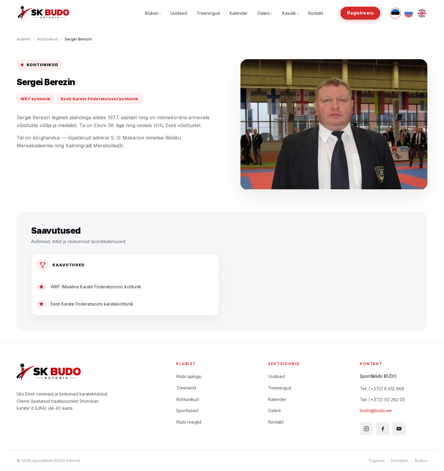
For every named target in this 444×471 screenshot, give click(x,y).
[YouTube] (399, 428)
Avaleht (24, 39)
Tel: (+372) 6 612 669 (382, 389)
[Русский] (408, 13)
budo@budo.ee (376, 410)
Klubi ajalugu (188, 376)
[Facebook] (382, 428)
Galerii (264, 13)
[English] (422, 13)
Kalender (239, 13)
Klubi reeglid (188, 422)
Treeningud (208, 13)
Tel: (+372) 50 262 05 (382, 399)
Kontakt (315, 13)
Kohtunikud (47, 39)
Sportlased (187, 410)
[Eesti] (395, 13)
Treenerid (186, 388)
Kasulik (290, 13)
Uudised (178, 13)
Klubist (153, 13)
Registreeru (360, 12)
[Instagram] (366, 428)
